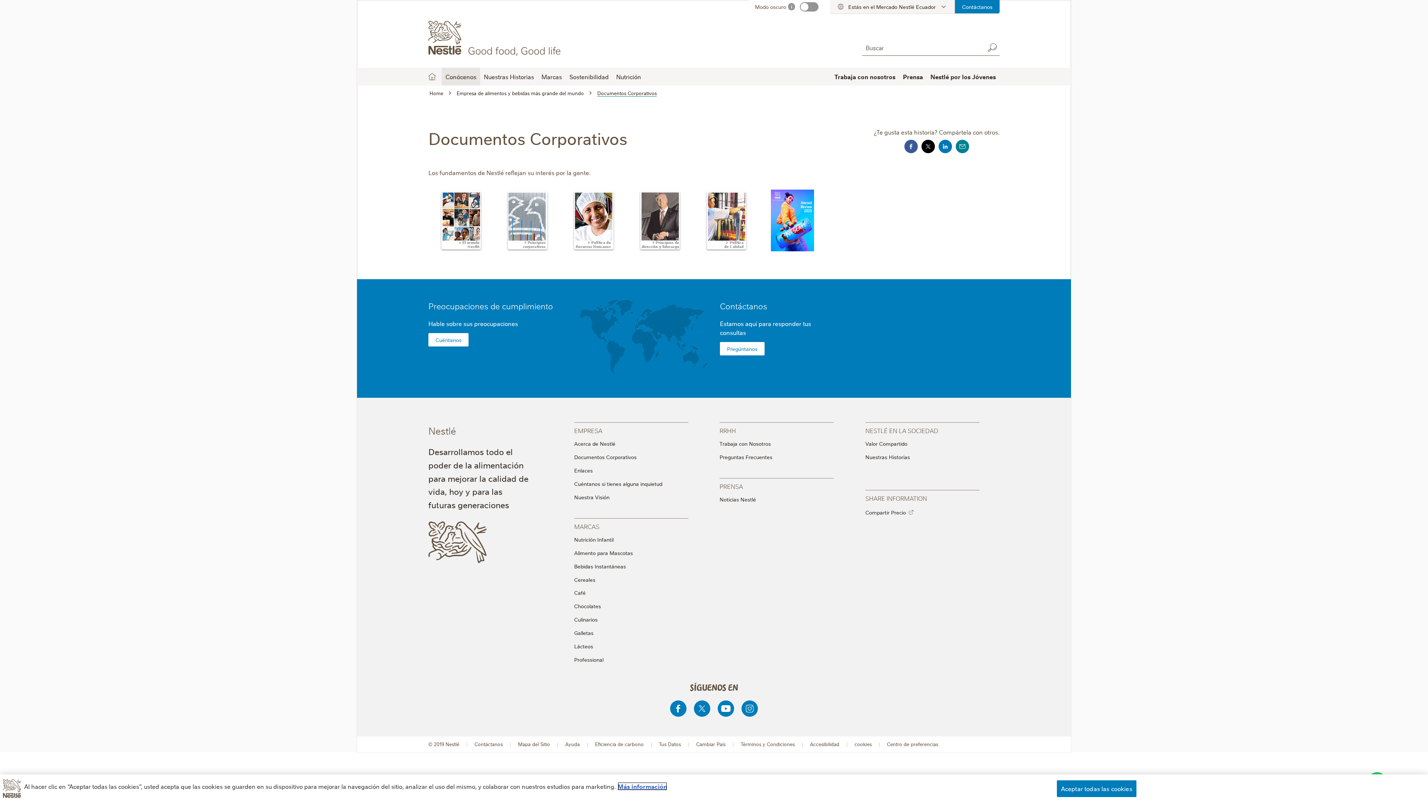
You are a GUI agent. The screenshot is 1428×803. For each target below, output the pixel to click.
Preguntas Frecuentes (746, 457)
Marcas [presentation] (586, 526)
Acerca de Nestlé (594, 443)
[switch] (809, 7)
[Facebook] (678, 708)
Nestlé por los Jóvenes (963, 76)
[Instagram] (750, 708)
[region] (714, 788)
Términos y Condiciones (768, 744)
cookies (863, 744)
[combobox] (921, 47)
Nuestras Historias (509, 76)
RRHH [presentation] (728, 430)
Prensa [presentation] (731, 486)
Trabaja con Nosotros (745, 443)
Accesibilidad (824, 744)
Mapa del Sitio (534, 744)
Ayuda (572, 744)
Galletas (584, 632)
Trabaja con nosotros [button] (864, 76)
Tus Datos (670, 744)
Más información (642, 786)
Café (580, 592)
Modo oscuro (770, 6)
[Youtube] (726, 708)
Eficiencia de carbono (619, 744)
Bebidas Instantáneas (600, 566)
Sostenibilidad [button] (589, 76)
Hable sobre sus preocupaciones (473, 323)
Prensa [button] (913, 76)
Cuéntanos (448, 339)
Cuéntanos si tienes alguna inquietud (618, 483)
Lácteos (583, 646)
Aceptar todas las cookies (1096, 788)
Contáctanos (977, 6)
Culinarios (586, 619)
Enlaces (583, 470)
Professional (589, 659)
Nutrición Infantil (594, 539)
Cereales (584, 579)
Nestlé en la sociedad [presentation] (901, 430)
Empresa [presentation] (588, 430)
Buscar (992, 47)
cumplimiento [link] (527, 305)
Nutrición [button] (628, 76)
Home (432, 76)
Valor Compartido (886, 443)
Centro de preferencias (912, 744)
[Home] (495, 38)
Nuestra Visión (592, 497)
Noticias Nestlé (738, 499)
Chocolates (587, 606)
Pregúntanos (742, 348)
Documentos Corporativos (605, 457)
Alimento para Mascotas (603, 552)
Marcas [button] (551, 76)
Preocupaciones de (490, 305)
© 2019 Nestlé (443, 744)
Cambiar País (711, 744)
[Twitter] (702, 708)
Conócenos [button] (461, 76)
